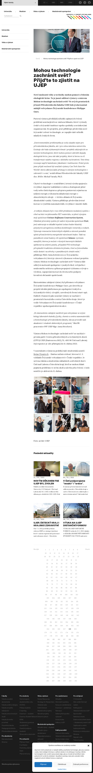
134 (67, 612)
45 (71, 567)
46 (76, 567)
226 (47, 664)
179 (56, 636)
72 (66, 581)
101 (72, 595)
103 (48, 598)
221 (53, 660)
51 (66, 570)
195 (75, 643)
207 (76, 650)
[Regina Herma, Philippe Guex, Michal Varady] (43, 423)
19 (49, 557)
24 (73, 557)
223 (64, 660)
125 (56, 608)
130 (45, 612)
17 (77, 553)
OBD (53, 2)
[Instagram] (84, 2)
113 (67, 601)
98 (56, 595)
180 (62, 636)
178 (51, 636)
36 (61, 564)
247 (64, 674)
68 (47, 581)
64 (61, 577)
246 (59, 674)
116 (46, 605)
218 (70, 657)
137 (45, 615)
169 (75, 629)
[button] (88, 745)
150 (45, 622)
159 (56, 626)
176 (77, 633)
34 (52, 564)
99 (61, 595)
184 (48, 639)
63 (56, 577)
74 (76, 581)
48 (52, 570)
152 (56, 622)
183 (78, 636)
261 (76, 681)
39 (76, 564)
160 (61, 626)
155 (72, 622)
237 (75, 667)
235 (64, 667)
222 (59, 660)
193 (64, 643)
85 (61, 588)
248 (70, 674)
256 (47, 681)
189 (75, 639)
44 (66, 567)
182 (72, 636)
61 (47, 577)
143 (78, 615)
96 (46, 595)
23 (68, 557)
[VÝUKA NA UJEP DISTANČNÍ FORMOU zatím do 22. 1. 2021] (76, 510)
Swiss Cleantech (41, 354)
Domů (38, 58)
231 (76, 664)
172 (56, 633)
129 (78, 608)
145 (53, 619)
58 (66, 574)
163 (78, 626)
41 (52, 567)
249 (76, 674)
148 (70, 619)
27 (52, 560)
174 (67, 633)
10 (45, 553)
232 (47, 667)
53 (76, 570)
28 (57, 560)
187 (64, 639)
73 (71, 581)
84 (57, 588)
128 (72, 608)
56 (57, 574)
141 (67, 615)
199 (64, 646)
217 (64, 657)
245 (53, 674)
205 (64, 650)
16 (73, 553)
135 (72, 612)
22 (64, 557)
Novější (36, 549)
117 (51, 605)
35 (57, 564)
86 (66, 588)
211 (65, 653)
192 (59, 643)
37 (66, 564)
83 (52, 588)
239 (53, 670)
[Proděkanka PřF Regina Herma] (62, 423)
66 (71, 577)
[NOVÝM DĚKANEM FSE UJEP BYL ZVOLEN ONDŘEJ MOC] (47, 468)
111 (57, 601)
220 (47, 660)
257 (53, 681)
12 (54, 553)
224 (70, 660)
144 (48, 619)
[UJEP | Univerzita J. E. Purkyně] (78, 18)
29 (62, 560)
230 (70, 664)
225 (75, 660)
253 (64, 677)
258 (59, 681)
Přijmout (43, 764)
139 (56, 615)
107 (70, 598)
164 (48, 629)
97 (51, 595)
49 (57, 570)
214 (48, 657)
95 (76, 591)
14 (64, 553)
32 (76, 560)
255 (75, 677)
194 (70, 643)
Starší (87, 549)
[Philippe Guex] (80, 423)
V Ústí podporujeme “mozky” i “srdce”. (74, 482)
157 (45, 626)
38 (71, 564)
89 (47, 591)
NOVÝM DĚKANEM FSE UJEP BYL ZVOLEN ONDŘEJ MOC (46, 483)
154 (67, 622)
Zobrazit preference (80, 764)
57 (61, 574)
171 (51, 633)
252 (59, 677)
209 (54, 653)
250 (47, 677)
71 (61, 581)
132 (56, 612)
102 (77, 595)
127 (67, 608)
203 (53, 650)
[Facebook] (80, 2)
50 (62, 570)
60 (76, 574)
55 (52, 574)
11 (50, 553)
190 (48, 643)
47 (47, 570)
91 (57, 591)
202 (47, 650)
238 (47, 670)
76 (52, 584)
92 (61, 591)
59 (71, 574)
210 (59, 653)
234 (59, 667)
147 (64, 619)
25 (78, 557)
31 (71, 560)
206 (70, 650)
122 (77, 605)
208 (48, 653)
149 (75, 619)
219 (75, 657)
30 (66, 560)
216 (59, 657)
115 (77, 601)
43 (61, 567)
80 (71, 584)
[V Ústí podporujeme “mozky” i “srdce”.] (76, 468)
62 (52, 577)
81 (76, 584)
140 (61, 615)
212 (70, 653)
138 (51, 615)
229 (64, 664)
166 (59, 629)
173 (61, 633)
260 (70, 681)
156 (77, 622)
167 (64, 629)
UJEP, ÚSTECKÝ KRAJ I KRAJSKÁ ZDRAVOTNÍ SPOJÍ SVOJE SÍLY (46, 525)
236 (70, 667)
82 (47, 588)
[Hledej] (21, 16)
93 (66, 591)
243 (75, 670)
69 (52, 581)
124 (51, 608)
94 (71, 591)
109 (46, 601)
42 (56, 567)
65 (66, 577)
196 (48, 646)
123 (45, 608)
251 (53, 677)
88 (76, 588)
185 (54, 639)
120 (67, 605)
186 (59, 639)
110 (52, 601)
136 (77, 612)
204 (58, 650)
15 (68, 553)
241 (64, 670)
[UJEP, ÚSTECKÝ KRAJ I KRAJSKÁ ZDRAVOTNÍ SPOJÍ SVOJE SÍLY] (47, 510)
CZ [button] (44, 2)
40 (47, 567)
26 (47, 560)
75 (47, 584)
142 (72, 615)
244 (47, 674)
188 (70, 639)
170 (45, 633)
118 (56, 605)
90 (52, 591)
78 (61, 584)
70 (57, 581)
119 (61, 605)
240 (59, 670)
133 (61, 612)
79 (66, 584)
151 (51, 622)
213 (75, 653)
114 (72, 601)
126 (61, 608)
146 (59, 619)
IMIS (61, 2)
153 (61, 622)
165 (53, 629)
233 (53, 667)
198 (59, 646)
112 (62, 601)
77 (57, 584)
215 (54, 657)
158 (51, 626)
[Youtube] (89, 2)
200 (70, 646)
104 (53, 598)
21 (59, 557)
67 (76, 577)
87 (71, 588)
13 (59, 553)
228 (59, 664)
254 (70, 677)
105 (59, 598)
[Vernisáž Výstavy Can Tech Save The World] (43, 386)
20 (54, 557)
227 (53, 664)
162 (72, 626)
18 (45, 557)
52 (71, 570)
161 (67, 626)
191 (53, 643)
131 (51, 612)
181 (67, 636)
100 (66, 595)
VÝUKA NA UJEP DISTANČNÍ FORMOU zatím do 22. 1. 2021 (74, 525)
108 (75, 598)
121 (72, 605)
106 (64, 598)
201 (75, 646)
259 (64, 681)
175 (72, 633)
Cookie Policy (62, 769)
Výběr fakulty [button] (8, 2)
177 (46, 636)
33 (47, 564)
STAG (70, 2)
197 (53, 646)
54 (47, 574)
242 (70, 670)
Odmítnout (62, 764)
